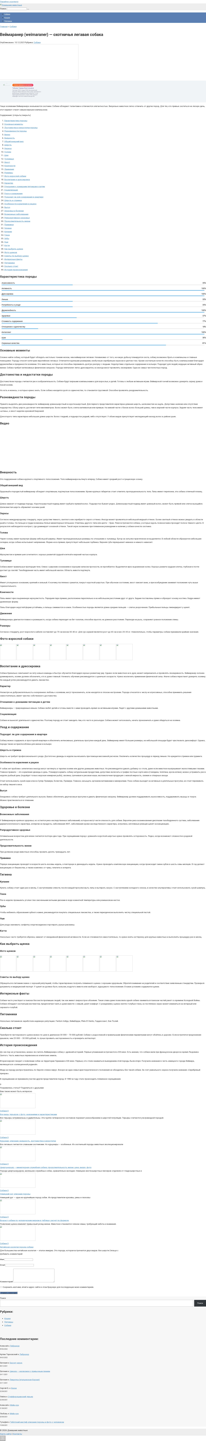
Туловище (9, 159)
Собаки (7, 14)
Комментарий (6, 1281)
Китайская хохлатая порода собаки (16, 1247)
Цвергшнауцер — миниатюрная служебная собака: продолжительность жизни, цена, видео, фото (45, 1167)
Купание (8, 231)
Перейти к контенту (9, 1)
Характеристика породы (15, 120)
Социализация (11, 190)
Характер (8, 183)
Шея (6, 155)
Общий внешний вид (13, 141)
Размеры (8, 172)
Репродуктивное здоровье (17, 218)
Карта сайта (5, 1434)
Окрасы (8, 148)
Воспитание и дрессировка (17, 179)
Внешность (9, 138)
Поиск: (3, 8)
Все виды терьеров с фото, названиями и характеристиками (28, 1114)
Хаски (14, 1388)
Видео (7, 134)
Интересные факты (13, 259)
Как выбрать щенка (13, 249)
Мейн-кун (14, 1405)
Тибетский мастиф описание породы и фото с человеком (37, 1422)
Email (2, 1265)
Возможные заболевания (16, 214)
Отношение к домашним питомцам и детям (24, 186)
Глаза (7, 235)
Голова (7, 152)
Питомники (9, 263)
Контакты (17, 1434)
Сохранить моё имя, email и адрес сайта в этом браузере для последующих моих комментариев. (48, 1287)
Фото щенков (10, 252)
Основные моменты (13, 124)
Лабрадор (15, 1346)
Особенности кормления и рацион (20, 204)
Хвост (7, 162)
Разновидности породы (15, 131)
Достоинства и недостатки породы (21, 127)
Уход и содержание (13, 193)
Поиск (3, 1298)
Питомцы (8, 21)
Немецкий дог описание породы (15, 1194)
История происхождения (16, 269)
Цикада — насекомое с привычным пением (30, 1371)
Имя (2, 1259)
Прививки (9, 224)
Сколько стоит (11, 266)
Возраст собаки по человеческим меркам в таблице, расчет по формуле (34, 1220)
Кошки (7, 18)
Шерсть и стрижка (13, 200)
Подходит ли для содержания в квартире (23, 197)
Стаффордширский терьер (20, 1396)
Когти (7, 245)
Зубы (6, 238)
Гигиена (7, 228)
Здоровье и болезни (14, 211)
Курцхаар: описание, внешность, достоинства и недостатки (28, 1141)
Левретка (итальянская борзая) (25, 1379)
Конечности (9, 165)
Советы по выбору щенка (16, 256)
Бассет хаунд (16, 1363)
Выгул (7, 207)
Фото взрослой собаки (15, 176)
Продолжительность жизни (17, 221)
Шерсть (8, 145)
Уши (6, 242)
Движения (9, 169)
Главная (4, 26)
